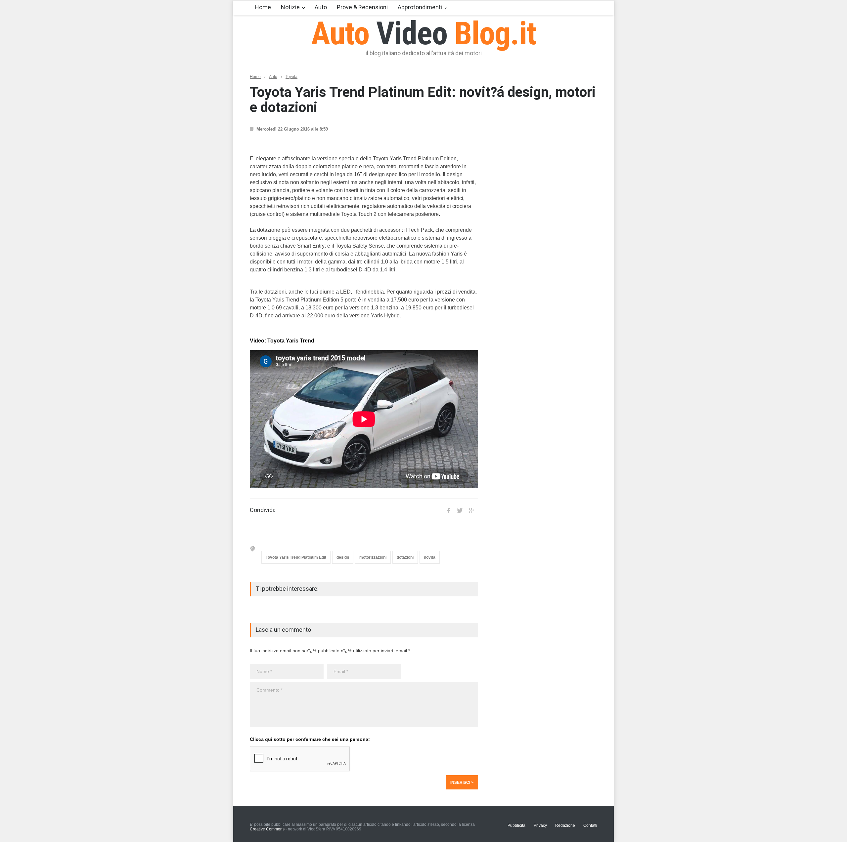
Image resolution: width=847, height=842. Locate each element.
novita (429, 557)
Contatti (590, 825)
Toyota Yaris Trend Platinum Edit (296, 557)
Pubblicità (516, 825)
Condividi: (262, 510)
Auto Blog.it (423, 33)
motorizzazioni (372, 557)
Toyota (291, 76)
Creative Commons (267, 829)
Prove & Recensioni (362, 7)
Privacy (540, 825)
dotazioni (405, 557)
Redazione (565, 825)
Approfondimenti (420, 7)
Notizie (290, 7)
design (342, 557)
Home (263, 7)
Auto (321, 7)
